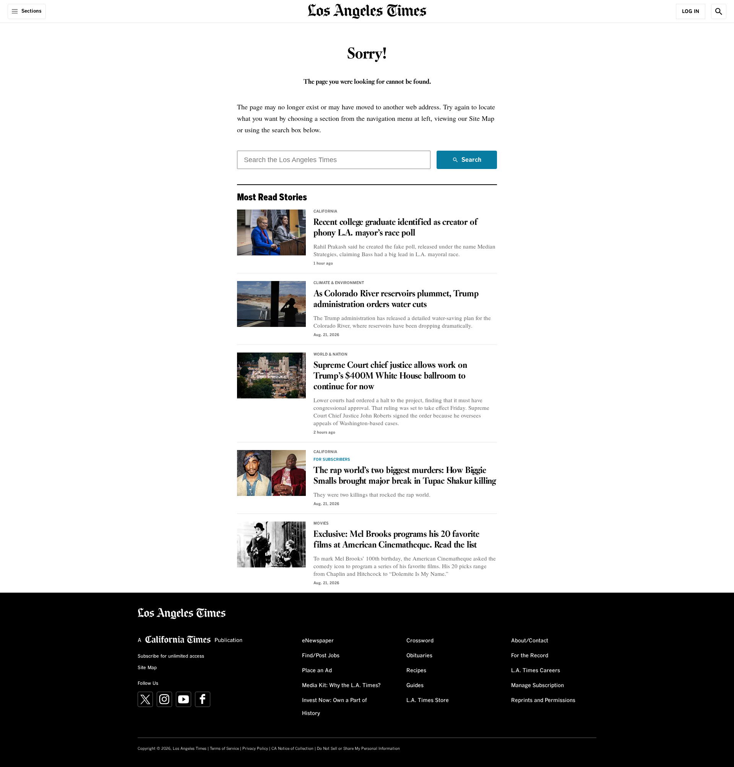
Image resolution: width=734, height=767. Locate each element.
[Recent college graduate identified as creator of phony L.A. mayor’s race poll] (271, 232)
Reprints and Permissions (543, 700)
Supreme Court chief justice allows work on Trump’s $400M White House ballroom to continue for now (390, 376)
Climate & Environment (338, 283)
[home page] (367, 10)
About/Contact (529, 641)
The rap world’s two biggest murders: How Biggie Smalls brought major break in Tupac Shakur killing (404, 476)
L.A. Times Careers (535, 670)
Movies (321, 523)
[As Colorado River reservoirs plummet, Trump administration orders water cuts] (271, 304)
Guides (415, 685)
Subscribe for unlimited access (171, 656)
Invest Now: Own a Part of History (334, 707)
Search (471, 163)
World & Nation (330, 354)
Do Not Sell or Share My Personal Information (358, 749)
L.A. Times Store (427, 700)
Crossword (420, 641)
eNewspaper (318, 641)
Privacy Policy (255, 749)
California (325, 211)
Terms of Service (224, 749)
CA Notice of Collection (292, 749)
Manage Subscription (537, 685)
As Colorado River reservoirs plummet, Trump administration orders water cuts (395, 299)
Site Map (147, 668)
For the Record (529, 655)
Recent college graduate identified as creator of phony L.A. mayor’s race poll (395, 228)
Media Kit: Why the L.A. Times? (341, 685)
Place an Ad (317, 670)
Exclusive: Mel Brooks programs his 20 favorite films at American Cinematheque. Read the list (396, 540)
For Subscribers (331, 459)
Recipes (416, 670)
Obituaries (419, 655)
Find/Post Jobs (320, 655)
